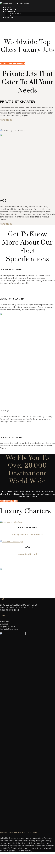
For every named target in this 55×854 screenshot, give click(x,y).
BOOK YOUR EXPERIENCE (12, 63)
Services (10, 11)
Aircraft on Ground (27, 554)
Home (8, 7)
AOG (12, 15)
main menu (24, 3)
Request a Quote (7, 626)
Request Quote (9, 501)
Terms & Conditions (9, 629)
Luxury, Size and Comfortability (27, 534)
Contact (10, 17)
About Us (10, 9)
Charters (15, 13)
